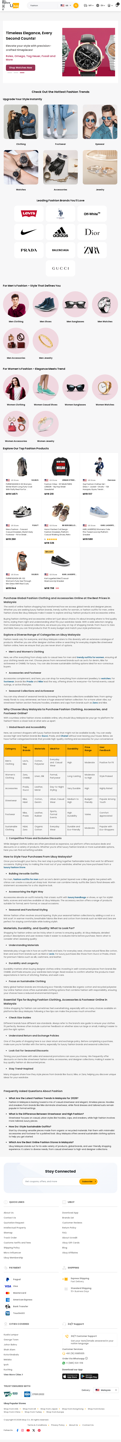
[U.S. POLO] (60, 214)
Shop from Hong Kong (72, 1408)
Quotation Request (14, 1222)
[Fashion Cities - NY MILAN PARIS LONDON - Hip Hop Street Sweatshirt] (60, 467)
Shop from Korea (96, 1408)
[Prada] (29, 250)
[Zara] (92, 250)
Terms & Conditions (37, 1425)
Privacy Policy (58, 1425)
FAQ (64, 1232)
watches (106, 678)
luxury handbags (77, 897)
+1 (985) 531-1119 (74, 1363)
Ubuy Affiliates (70, 1252)
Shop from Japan (49, 1408)
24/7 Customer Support (84, 1336)
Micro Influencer (12, 1252)
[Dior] (92, 232)
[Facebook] (17, 1430)
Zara (95, 702)
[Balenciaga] (60, 250)
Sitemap (8, 1232)
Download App (70, 1212)
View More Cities (13, 1374)
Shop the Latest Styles (22, 64)
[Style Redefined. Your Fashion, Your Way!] (88, 51)
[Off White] (92, 214)
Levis (51, 953)
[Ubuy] (14, 5)
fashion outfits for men (25, 879)
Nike (40, 681)
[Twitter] (34, 1430)
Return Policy (69, 1227)
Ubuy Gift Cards (71, 1242)
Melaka (8, 1359)
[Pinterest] (39, 1430)
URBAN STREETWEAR (69, 480)
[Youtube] (28, 1430)
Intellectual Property (15, 1227)
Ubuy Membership (13, 1257)
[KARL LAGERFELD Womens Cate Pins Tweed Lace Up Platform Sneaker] (99, 512)
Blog (64, 1247)
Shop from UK (29, 1408)
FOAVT (35, 525)
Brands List (68, 1217)
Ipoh (6, 1364)
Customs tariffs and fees (17, 1242)
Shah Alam (9, 1349)
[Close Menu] (3, 6)
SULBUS (35, 480)
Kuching (8, 1369)
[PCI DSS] (11, 1394)
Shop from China (12, 1412)
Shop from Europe (55, 1412)
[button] (88, 5)
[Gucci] (60, 268)
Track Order (10, 1237)
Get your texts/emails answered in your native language (92, 1342)
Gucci (45, 735)
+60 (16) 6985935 (75, 1353)
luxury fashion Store (14, 867)
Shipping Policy (12, 1247)
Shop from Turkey (33, 1412)
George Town (11, 1339)
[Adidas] (60, 232)
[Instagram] (22, 1430)
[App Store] (71, 1377)
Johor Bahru (10, 1344)
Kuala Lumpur (11, 1334)
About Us (9, 1212)
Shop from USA (11, 1408)
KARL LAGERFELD (108, 525)
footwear (9, 681)
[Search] (76, 5)
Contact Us (10, 1217)
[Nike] (29, 232)
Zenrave (111, 480)
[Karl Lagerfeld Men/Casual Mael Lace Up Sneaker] (60, 561)
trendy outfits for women (90, 657)
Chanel (64, 735)
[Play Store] (89, 1377)
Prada (30, 681)
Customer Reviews (72, 1222)
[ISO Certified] (32, 1394)
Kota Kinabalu (11, 1354)
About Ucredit (69, 1237)
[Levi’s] (29, 214)
